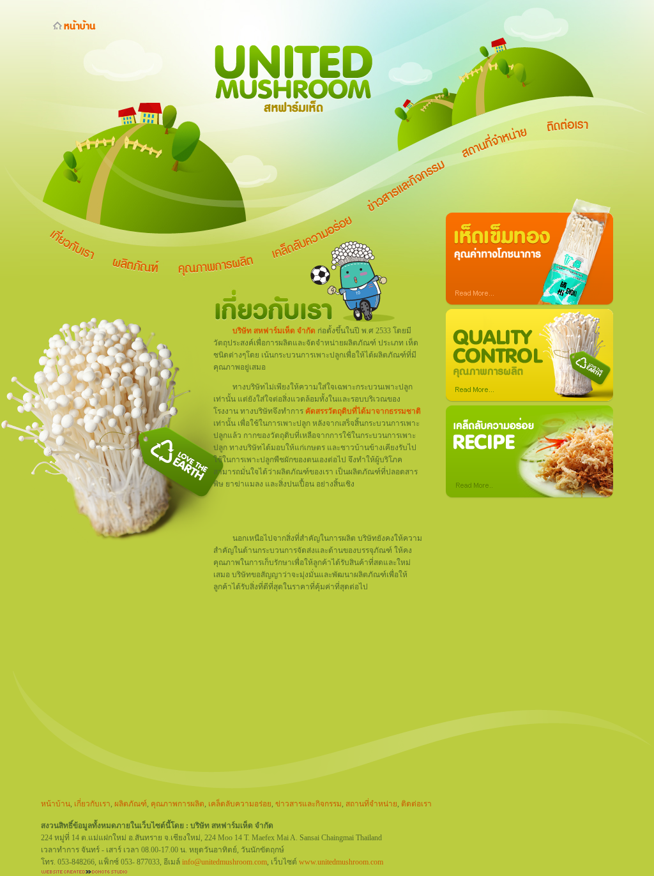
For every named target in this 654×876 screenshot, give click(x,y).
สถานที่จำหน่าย (371, 803)
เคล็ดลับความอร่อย (239, 803)
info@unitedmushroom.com (224, 861)
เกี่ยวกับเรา (92, 803)
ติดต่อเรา (416, 803)
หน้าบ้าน (55, 803)
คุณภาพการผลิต (177, 803)
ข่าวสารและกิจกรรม (308, 803)
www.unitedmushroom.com (341, 861)
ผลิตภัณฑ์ (130, 803)
